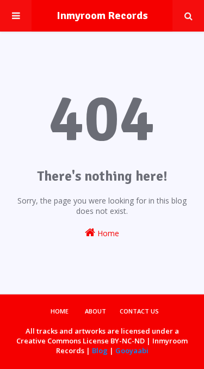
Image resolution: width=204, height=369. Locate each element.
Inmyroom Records (102, 15)
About (95, 311)
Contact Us (139, 311)
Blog (100, 350)
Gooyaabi (132, 350)
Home (107, 233)
